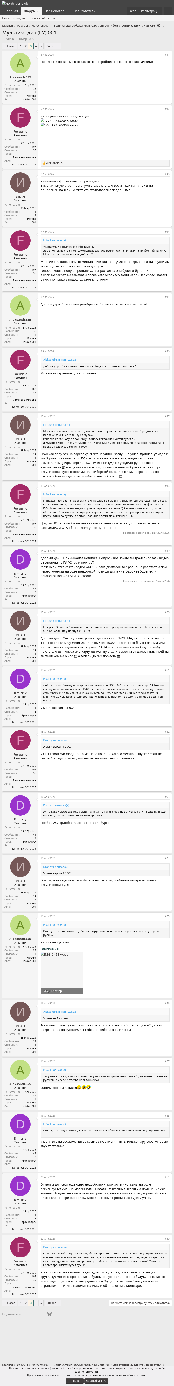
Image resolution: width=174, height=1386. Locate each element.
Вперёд (51, 46)
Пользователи (84, 11)
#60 (167, 1238)
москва (31, 219)
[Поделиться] (160, 54)
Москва (31, 96)
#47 (167, 416)
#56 (167, 1003)
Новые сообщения (14, 18)
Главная (11, 11)
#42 (167, 109)
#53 (167, 797)
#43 (167, 174)
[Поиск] (168, 11)
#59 (167, 1177)
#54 (167, 858)
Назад (11, 46)
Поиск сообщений (42, 18)
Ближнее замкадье (24, 157)
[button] (67, 11)
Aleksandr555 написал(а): (59, 359)
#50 (167, 612)
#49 (167, 551)
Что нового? (54, 11)
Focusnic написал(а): (56, 425)
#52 (167, 732)
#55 (167, 916)
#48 (167, 486)
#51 (167, 670)
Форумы (31, 11)
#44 (167, 232)
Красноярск (29, 596)
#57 (167, 1061)
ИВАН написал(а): (54, 240)
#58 (167, 1115)
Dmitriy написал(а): (55, 740)
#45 (167, 297)
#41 (167, 54)
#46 (167, 351)
